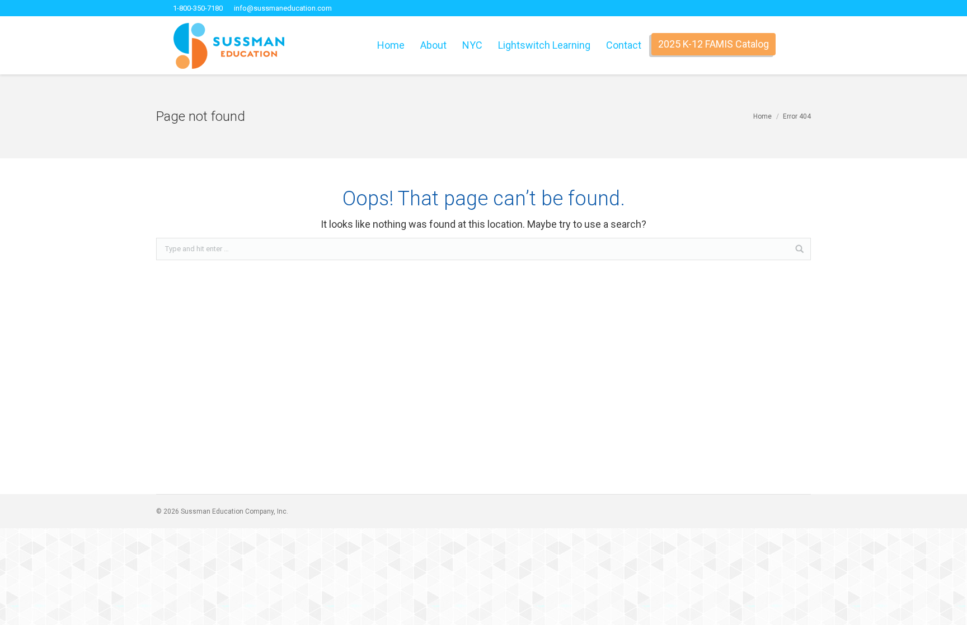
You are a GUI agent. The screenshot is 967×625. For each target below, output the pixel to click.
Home (762, 116)
